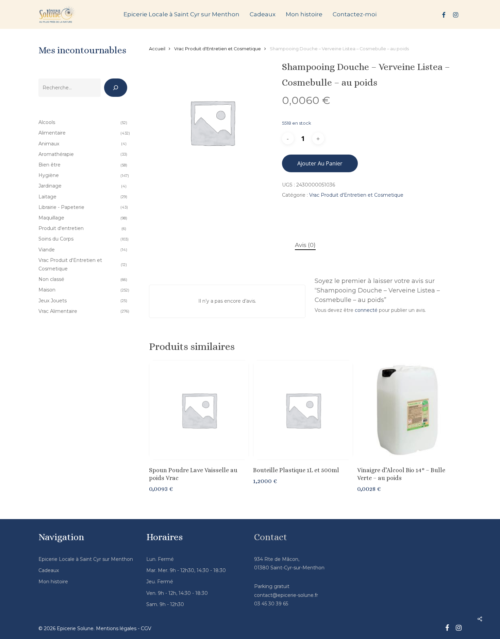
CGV (146, 628)
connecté (366, 310)
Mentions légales (116, 628)
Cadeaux (48, 570)
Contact (270, 537)
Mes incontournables (82, 50)
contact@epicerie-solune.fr (286, 595)
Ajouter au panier (320, 163)
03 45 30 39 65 (271, 604)
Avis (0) (305, 245)
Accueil (157, 48)
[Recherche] (115, 87)
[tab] (305, 245)
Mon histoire (53, 582)
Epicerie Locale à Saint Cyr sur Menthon (85, 559)
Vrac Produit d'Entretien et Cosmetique (217, 48)
